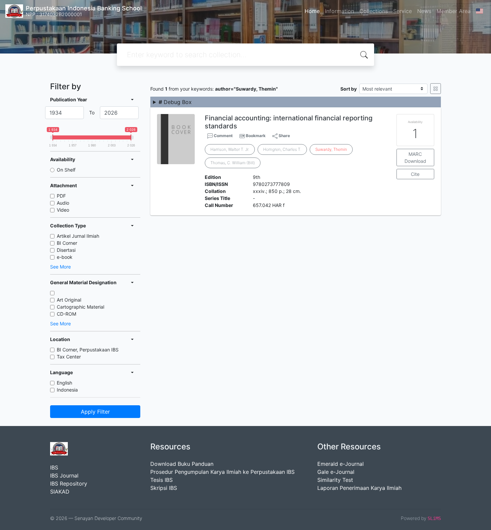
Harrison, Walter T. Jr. (229, 149)
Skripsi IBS (163, 488)
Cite (415, 174)
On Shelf (66, 170)
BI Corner (67, 243)
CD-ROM (66, 314)
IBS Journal (64, 475)
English (64, 383)
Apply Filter (95, 411)
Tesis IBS (161, 479)
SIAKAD (59, 491)
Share (284, 135)
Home (312, 11)
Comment (223, 135)
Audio (63, 203)
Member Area (454, 11)
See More (60, 267)
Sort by (348, 89)
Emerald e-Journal (340, 463)
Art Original (69, 300)
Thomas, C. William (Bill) (232, 162)
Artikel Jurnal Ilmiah (78, 236)
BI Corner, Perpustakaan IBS (88, 349)
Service (402, 11)
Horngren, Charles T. (282, 149)
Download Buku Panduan (181, 463)
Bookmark (256, 135)
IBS (54, 467)
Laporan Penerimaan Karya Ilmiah (359, 488)
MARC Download (415, 157)
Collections (373, 11)
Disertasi (66, 250)
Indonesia (67, 390)
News (424, 11)
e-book (64, 257)
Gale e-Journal (335, 471)
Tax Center (69, 356)
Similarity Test (335, 479)
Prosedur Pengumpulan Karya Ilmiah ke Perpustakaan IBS (222, 471)
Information (339, 11)
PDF (61, 196)
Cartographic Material (80, 307)
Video (63, 210)
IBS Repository (68, 483)
